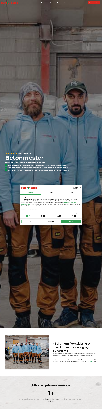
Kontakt (63, 2)
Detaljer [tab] (51, 192)
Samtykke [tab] (30, 192)
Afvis (31, 221)
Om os (51, 2)
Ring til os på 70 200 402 (15, 174)
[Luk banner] (80, 187)
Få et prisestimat (94, 2)
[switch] (43, 216)
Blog (58, 2)
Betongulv (44, 2)
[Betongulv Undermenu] (47, 2)
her (36, 209)
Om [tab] (72, 192)
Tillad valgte (51, 221)
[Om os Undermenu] (54, 2)
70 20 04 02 (90, 361)
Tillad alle (71, 221)
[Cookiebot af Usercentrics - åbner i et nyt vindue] (72, 188)
